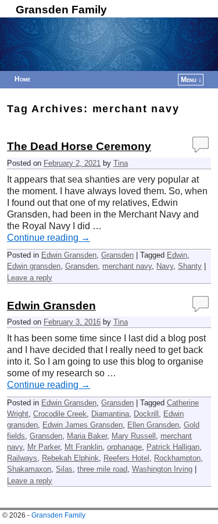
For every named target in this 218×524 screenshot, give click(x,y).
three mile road (102, 469)
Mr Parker (43, 447)
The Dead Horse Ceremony (79, 146)
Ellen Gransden (153, 424)
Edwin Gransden (69, 255)
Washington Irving (162, 469)
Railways (22, 458)
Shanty (190, 266)
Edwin (177, 255)
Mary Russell (134, 436)
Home (22, 79)
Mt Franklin (83, 447)
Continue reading (48, 238)
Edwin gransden (33, 266)
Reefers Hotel (126, 458)
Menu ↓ (191, 80)
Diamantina (110, 413)
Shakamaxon (29, 469)
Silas (64, 469)
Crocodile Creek (60, 413)
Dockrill (146, 413)
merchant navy (127, 266)
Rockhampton (177, 458)
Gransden (117, 255)
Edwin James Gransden (82, 424)
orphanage (124, 447)
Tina (120, 163)
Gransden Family (61, 9)
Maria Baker (87, 436)
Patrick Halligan (172, 447)
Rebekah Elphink (70, 458)
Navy (164, 266)
